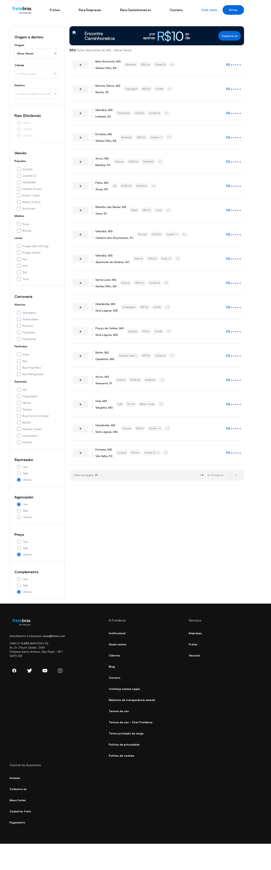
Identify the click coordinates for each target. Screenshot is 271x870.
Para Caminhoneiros (135, 10)
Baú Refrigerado (32, 374)
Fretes (55, 10)
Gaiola (26, 402)
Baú (24, 361)
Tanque (27, 409)
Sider (25, 354)
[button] (236, 475)
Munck (26, 422)
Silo (24, 389)
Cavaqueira (29, 435)
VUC (25, 265)
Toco (25, 279)
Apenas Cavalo (32, 429)
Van (24, 259)
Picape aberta (31, 252)
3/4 (24, 272)
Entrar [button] (233, 10)
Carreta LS (29, 175)
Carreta (27, 169)
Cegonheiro (30, 396)
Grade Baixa (30, 319)
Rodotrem (28, 208)
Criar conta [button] (209, 10)
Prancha (27, 325)
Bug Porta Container (35, 416)
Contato (176, 10)
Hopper (27, 442)
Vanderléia (29, 182)
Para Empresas (90, 10)
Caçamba (28, 332)
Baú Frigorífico (31, 367)
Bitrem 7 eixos (31, 195)
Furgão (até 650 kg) (35, 246)
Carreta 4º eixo (32, 188)
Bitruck (26, 230)
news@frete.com (53, 636)
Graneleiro (29, 312)
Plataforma (29, 339)
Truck (25, 224)
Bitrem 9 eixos (31, 202)
